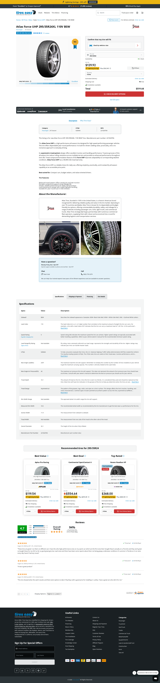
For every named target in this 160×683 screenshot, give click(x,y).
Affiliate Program (98, 643)
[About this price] (110, 68)
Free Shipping (69, 646)
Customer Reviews (98, 633)
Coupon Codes (69, 633)
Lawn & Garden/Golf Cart (126, 643)
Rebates (47, 13)
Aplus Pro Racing (42, 462)
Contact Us (96, 617)
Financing (64, 13)
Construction (123, 646)
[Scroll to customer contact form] (140, 110)
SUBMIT (34, 662)
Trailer (121, 630)
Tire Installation (70, 636)
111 (46, 33)
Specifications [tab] (59, 296)
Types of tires (24, 345)
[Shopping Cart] (142, 12)
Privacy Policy (97, 640)
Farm (120, 649)
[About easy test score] (30, 81)
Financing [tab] (90, 296)
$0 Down (136, 68)
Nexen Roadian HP (118, 462)
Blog (94, 646)
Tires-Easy (76, 680)
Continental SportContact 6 (80, 462)
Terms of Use (97, 636)
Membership (69, 630)
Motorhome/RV (123, 637)
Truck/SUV (122, 624)
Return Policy (69, 627)
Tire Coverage (69, 640)
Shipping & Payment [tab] (75, 296)
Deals (40, 13)
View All (121, 652)
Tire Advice (55, 13)
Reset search (115, 20)
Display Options (40, 594)
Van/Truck (122, 627)
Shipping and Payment (100, 624)
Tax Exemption (69, 649)
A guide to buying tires (27, 337)
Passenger (19, 30)
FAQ (94, 630)
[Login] (137, 12)
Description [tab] (73, 121)
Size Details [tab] (101, 296)
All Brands (68, 617)
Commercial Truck (124, 633)
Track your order (127, 13)
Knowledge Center (71, 643)
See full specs (114, 100)
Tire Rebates (69, 620)
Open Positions (97, 649)
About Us (95, 620)
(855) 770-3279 (87, 274)
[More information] (47, 455)
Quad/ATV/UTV (123, 640)
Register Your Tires (98, 627)
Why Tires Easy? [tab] (85, 121)
